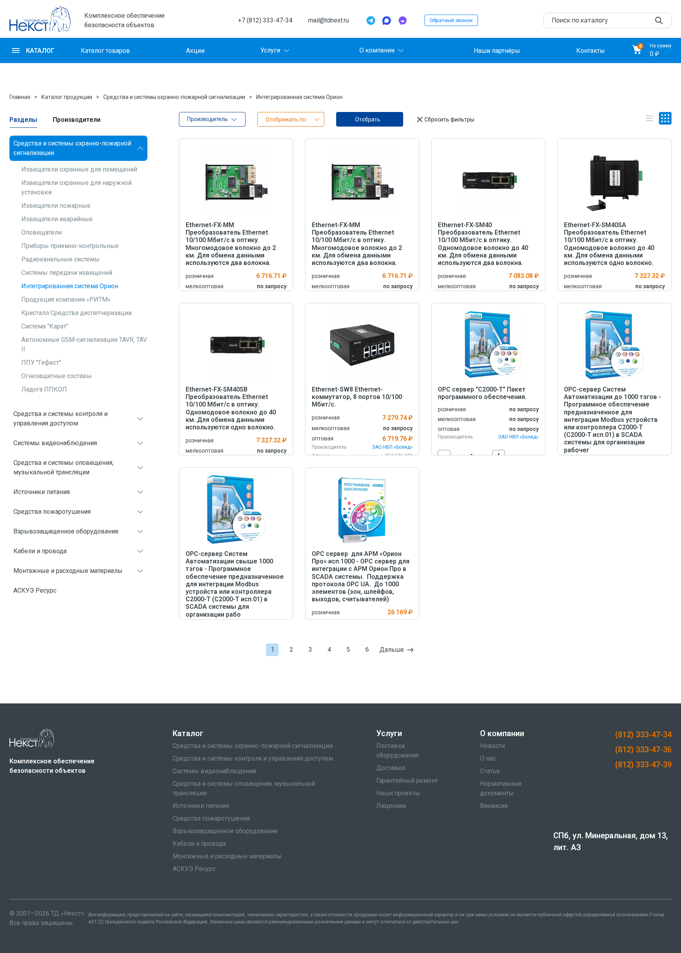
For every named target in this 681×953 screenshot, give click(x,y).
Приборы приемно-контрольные (70, 246)
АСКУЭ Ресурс (34, 590)
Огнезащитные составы (56, 376)
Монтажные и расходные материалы (68, 570)
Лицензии (391, 805)
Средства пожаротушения (52, 511)
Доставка (390, 768)
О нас (488, 758)
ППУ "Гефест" (41, 362)
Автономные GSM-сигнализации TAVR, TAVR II (86, 344)
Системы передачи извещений (66, 272)
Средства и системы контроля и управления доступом (60, 418)
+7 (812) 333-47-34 (265, 20)
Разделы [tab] (23, 119)
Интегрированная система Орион (299, 97)
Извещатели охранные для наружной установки (76, 187)
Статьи (490, 771)
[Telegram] (371, 20)
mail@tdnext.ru (328, 20)
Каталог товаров (105, 50)
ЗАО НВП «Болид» (392, 447)
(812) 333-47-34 (643, 734)
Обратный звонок (451, 20)
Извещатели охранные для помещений (79, 169)
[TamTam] (402, 20)
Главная (19, 97)
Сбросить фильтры (449, 119)
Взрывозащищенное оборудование (66, 531)
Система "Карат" (44, 326)
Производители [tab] (76, 119)
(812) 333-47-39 (643, 764)
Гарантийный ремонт (407, 780)
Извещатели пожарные (56, 205)
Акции (195, 50)
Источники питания (41, 492)
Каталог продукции (66, 97)
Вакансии (494, 805)
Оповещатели (41, 232)
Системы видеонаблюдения (55, 443)
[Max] (386, 20)
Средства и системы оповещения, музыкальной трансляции (63, 467)
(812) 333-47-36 (643, 749)
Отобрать (367, 119)
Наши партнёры (497, 50)
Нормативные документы (501, 788)
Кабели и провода (40, 551)
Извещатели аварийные (57, 219)
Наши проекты (398, 793)
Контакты (590, 50)
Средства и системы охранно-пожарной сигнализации (174, 97)
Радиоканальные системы (60, 259)
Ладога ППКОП (44, 389)
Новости (492, 746)
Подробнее (236, 180)
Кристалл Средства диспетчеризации (76, 313)
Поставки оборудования (397, 750)
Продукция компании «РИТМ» (66, 299)
